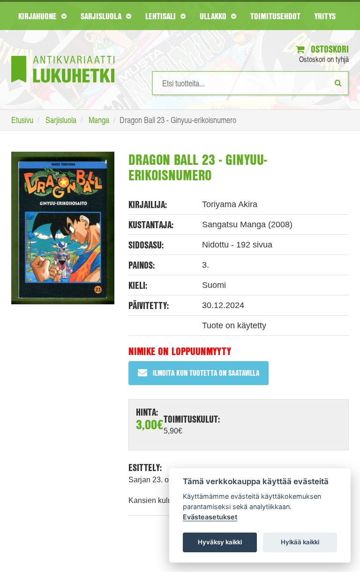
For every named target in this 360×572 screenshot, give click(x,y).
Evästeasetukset (210, 517)
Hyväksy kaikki (220, 542)
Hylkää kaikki (300, 542)
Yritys (325, 16)
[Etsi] (338, 82)
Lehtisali (161, 16)
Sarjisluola (102, 16)
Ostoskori (328, 49)
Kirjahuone (38, 16)
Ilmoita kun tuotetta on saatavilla (206, 372)
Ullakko (214, 16)
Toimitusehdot (275, 16)
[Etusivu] (62, 55)
